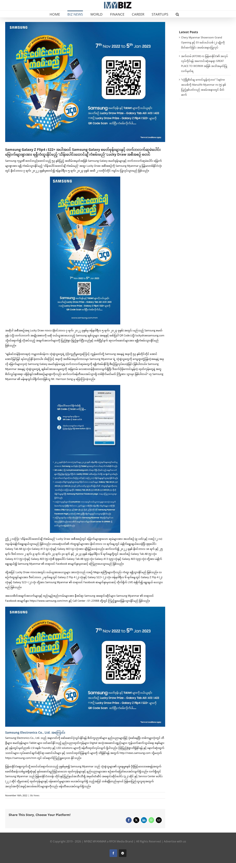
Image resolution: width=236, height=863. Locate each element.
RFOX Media (117, 841)
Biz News (34, 795)
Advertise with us (175, 841)
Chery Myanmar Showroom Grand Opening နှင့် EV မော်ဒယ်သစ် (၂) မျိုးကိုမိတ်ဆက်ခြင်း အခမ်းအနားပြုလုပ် (203, 42)
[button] (177, 14)
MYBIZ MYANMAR (95, 841)
